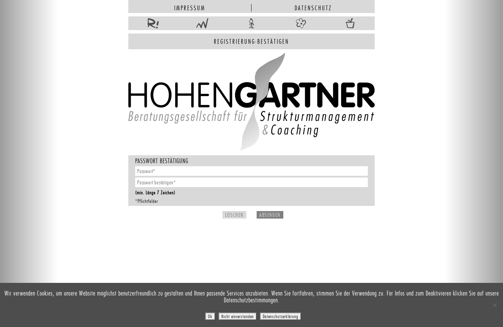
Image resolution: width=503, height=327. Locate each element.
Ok (210, 316)
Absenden (270, 214)
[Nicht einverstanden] (494, 305)
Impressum (189, 8)
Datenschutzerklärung (280, 316)
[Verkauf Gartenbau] (350, 23)
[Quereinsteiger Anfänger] (251, 23)
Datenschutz (313, 8)
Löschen (234, 214)
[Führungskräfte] (202, 23)
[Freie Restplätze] (153, 23)
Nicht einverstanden (237, 316)
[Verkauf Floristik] (300, 23)
